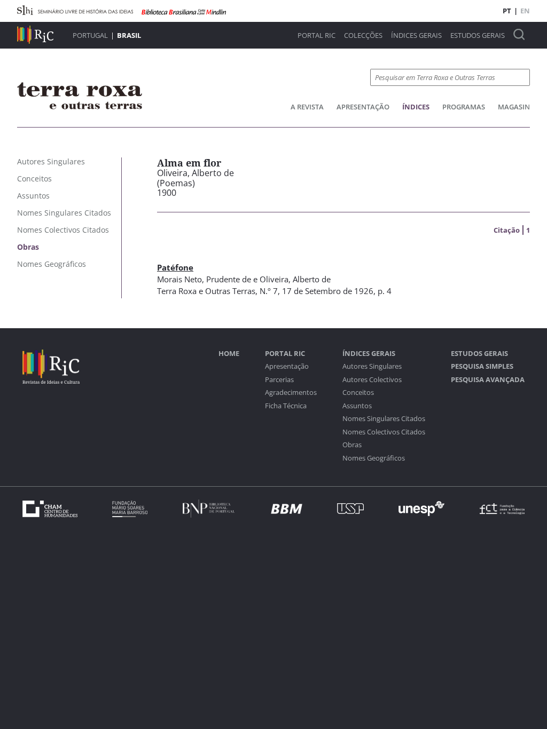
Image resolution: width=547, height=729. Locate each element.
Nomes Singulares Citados (383, 419)
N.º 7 (269, 291)
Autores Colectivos (372, 380)
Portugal (90, 35)
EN (525, 10)
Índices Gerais (416, 35)
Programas (463, 107)
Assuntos (357, 406)
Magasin (514, 107)
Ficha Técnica (286, 406)
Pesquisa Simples (482, 366)
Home (228, 354)
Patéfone (175, 267)
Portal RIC (316, 35)
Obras (352, 445)
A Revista (307, 107)
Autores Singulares (372, 366)
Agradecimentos (291, 393)
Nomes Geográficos (373, 458)
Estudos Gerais (477, 35)
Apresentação (363, 107)
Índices (415, 107)
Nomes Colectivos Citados (383, 432)
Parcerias (279, 380)
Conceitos (358, 393)
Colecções (363, 35)
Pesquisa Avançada (488, 380)
